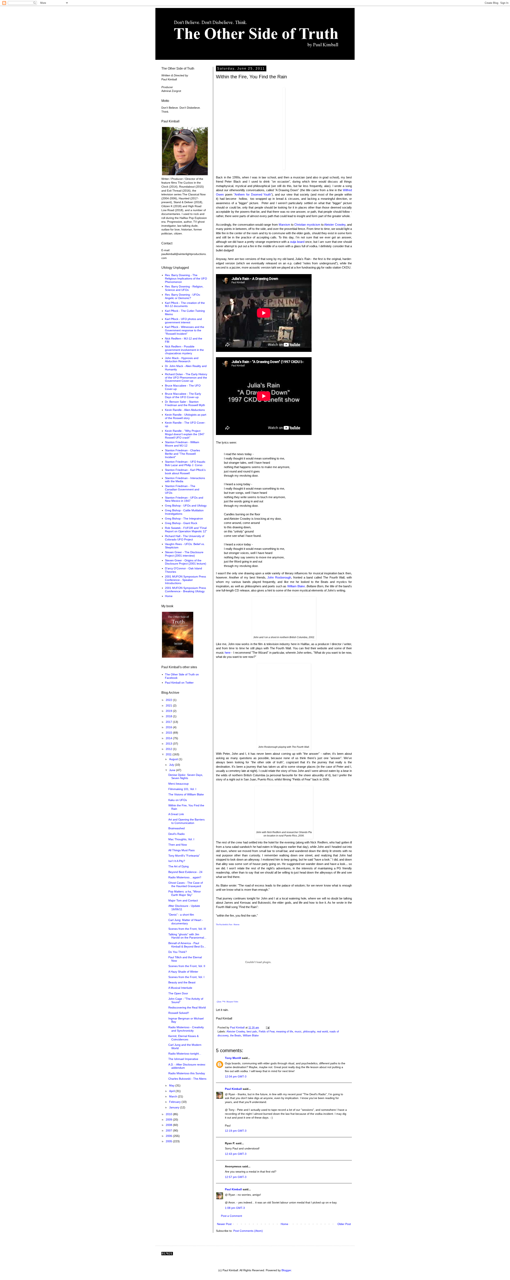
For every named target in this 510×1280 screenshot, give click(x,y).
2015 (169, 732)
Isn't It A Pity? (176, 861)
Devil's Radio (176, 833)
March (173, 1096)
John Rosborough (279, 577)
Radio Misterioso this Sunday (186, 1073)
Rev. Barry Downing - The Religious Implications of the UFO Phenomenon (186, 278)
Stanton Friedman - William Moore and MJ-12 (182, 444)
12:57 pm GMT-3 (235, 1177)
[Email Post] (267, 1027)
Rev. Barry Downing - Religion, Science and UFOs (184, 288)
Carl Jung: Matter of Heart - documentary (185, 921)
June (172, 770)
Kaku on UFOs (177, 800)
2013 (169, 743)
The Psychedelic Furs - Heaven (227, 925)
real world (322, 1031)
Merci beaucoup (178, 783)
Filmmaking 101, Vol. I (182, 789)
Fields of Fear (267, 1031)
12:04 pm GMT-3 (235, 1076)
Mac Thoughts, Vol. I (181, 839)
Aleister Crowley (334, 224)
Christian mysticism (307, 224)
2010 (169, 1114)
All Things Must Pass (181, 850)
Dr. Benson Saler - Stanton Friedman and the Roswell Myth (185, 403)
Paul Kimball (233, 1088)
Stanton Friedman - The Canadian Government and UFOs (182, 489)
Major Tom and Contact (183, 900)
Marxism (284, 224)
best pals (252, 1031)
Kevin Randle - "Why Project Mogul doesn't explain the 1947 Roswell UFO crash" (184, 434)
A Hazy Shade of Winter (183, 971)
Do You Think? (177, 951)
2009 (169, 1119)
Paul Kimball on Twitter (179, 682)
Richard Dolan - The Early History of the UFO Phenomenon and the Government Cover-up (186, 378)
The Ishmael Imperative (183, 1059)
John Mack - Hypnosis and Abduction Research (181, 359)
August (174, 759)
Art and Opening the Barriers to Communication (186, 821)
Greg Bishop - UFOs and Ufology (186, 505)
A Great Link (176, 814)
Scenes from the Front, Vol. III (187, 928)
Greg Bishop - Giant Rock (181, 523)
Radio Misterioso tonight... (184, 1053)
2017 (169, 721)
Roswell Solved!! (178, 1012)
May (172, 1085)
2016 (169, 727)
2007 (169, 1130)
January (174, 1107)
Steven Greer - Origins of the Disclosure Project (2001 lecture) (185, 562)
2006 (169, 1135)
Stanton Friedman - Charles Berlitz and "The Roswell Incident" (182, 454)
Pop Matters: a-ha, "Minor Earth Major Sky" (184, 893)
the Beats (235, 1035)
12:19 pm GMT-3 (235, 1130)
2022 (169, 699)
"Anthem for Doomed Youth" (253, 194)
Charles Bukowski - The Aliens (187, 1078)
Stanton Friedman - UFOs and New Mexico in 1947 (184, 499)
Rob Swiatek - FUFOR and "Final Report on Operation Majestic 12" (186, 529)
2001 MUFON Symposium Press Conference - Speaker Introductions (185, 580)
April (172, 1091)
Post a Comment (231, 1215)
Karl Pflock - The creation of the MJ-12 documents (185, 304)
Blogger (286, 1270)
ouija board (297, 241)
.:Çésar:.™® (220, 1002)
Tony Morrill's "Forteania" (184, 855)
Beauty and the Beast (181, 982)
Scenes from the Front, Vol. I (186, 977)
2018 (169, 716)
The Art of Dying (178, 866)
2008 (169, 1125)
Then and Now (177, 844)
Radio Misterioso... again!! (184, 877)
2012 (169, 749)
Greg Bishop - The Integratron (184, 518)
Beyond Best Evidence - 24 (185, 872)
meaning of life (284, 1031)
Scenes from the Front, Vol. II (186, 966)
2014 (169, 738)
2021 (169, 705)
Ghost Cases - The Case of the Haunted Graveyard (185, 884)
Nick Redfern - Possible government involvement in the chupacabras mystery (184, 350)
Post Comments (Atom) (248, 1230)
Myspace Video (232, 1002)
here (227, 652)
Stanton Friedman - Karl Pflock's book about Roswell (185, 471)
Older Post (344, 1224)
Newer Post (224, 1224)
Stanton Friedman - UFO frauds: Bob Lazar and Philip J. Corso (185, 463)
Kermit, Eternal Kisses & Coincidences (183, 1037)
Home (284, 1224)
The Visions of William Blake (186, 794)
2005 (169, 1141)
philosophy (309, 1031)
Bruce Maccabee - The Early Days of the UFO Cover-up (183, 395)
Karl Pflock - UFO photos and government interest (183, 320)
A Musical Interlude (180, 987)
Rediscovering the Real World (187, 1007)
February (175, 1101)
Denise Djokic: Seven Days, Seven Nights (185, 776)
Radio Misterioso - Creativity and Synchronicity (186, 1029)
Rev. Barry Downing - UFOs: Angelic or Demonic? (183, 296)
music (298, 1031)
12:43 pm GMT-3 (235, 1153)
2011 (169, 754)
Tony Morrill (233, 1058)
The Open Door (178, 993)
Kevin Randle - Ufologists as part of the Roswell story (185, 416)
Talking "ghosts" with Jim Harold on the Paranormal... (187, 936)
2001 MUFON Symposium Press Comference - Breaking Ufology (185, 589)
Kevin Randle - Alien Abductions (185, 409)
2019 (169, 710)
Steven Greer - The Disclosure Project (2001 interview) (184, 554)
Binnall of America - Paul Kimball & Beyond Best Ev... (187, 945)
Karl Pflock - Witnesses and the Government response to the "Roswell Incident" (184, 330)
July (172, 764)
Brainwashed (176, 828)
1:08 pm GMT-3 (235, 1207)
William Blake (296, 586)
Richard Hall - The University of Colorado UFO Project (184, 537)
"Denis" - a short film (181, 914)
